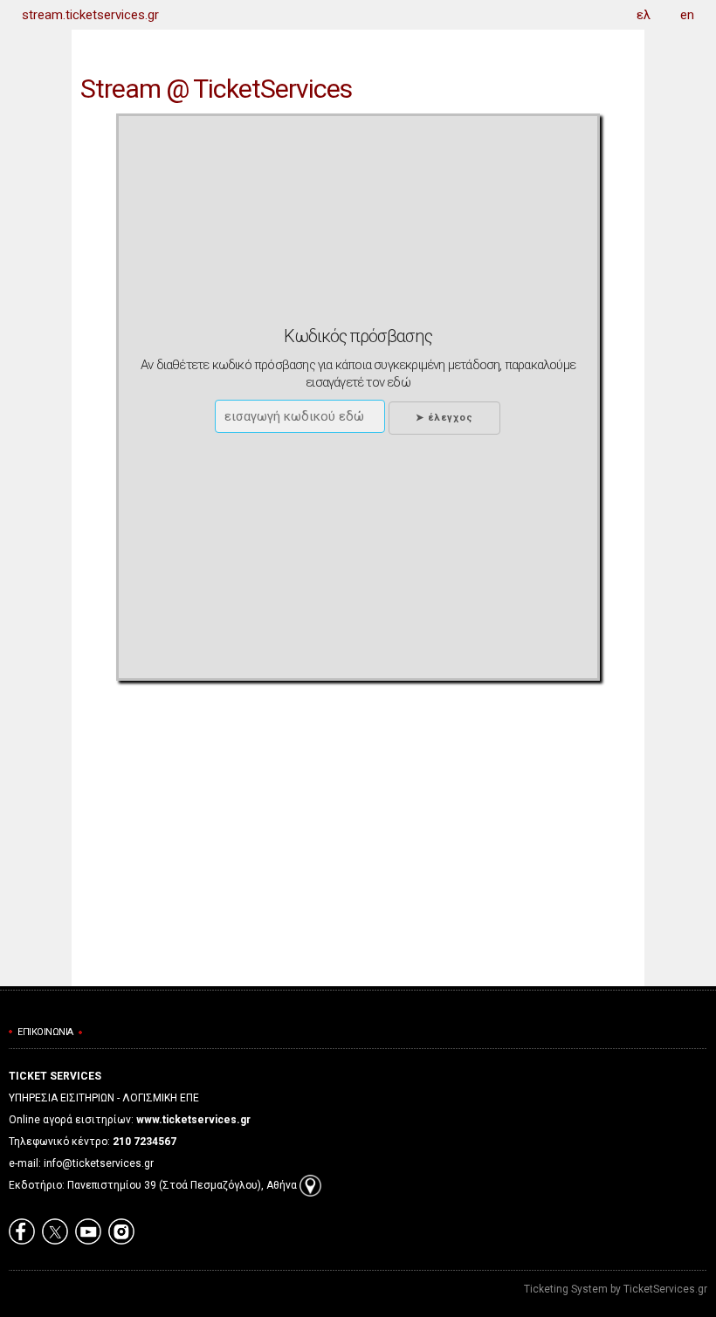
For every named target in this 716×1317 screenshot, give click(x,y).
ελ (644, 15)
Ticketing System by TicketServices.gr (615, 1289)
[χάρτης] (310, 1185)
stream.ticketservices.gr (90, 15)
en (687, 15)
